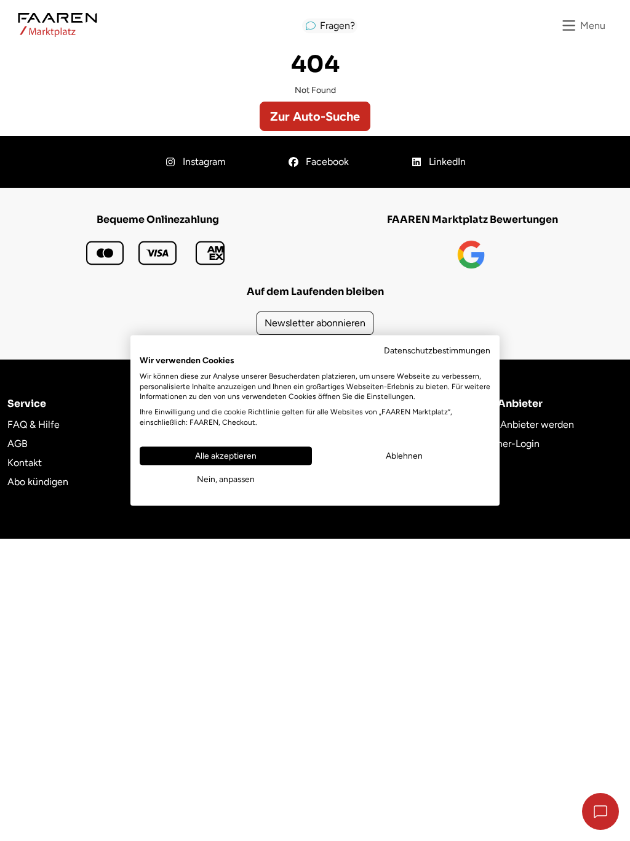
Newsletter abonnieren (315, 323)
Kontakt (24, 463)
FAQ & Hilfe (33, 424)
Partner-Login (510, 443)
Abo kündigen (37, 482)
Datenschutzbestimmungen (437, 350)
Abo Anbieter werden (527, 424)
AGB (17, 443)
